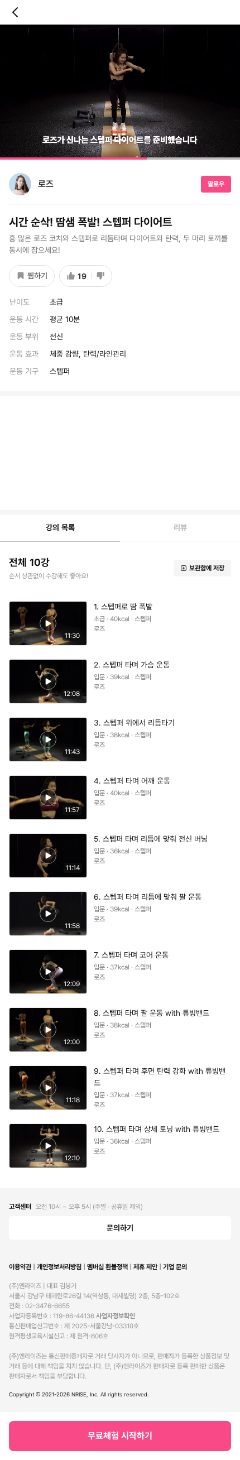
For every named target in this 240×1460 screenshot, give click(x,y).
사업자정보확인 (115, 1316)
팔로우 (216, 184)
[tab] (60, 528)
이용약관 (20, 1267)
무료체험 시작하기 (120, 1435)
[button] (120, 92)
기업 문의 (175, 1267)
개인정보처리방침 (59, 1267)
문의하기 (120, 1227)
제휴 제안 (145, 1267)
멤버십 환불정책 (107, 1267)
